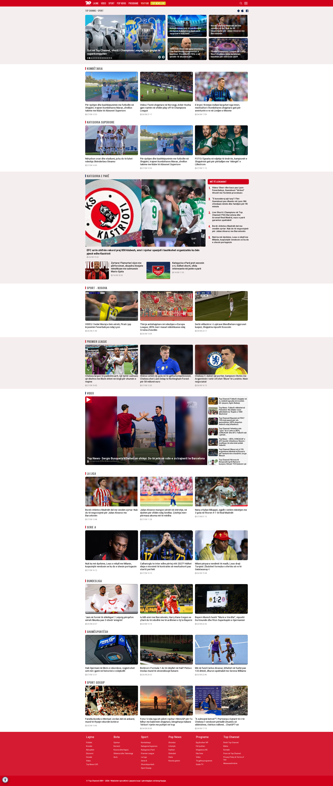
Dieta (170, 757)
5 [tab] (95, 58)
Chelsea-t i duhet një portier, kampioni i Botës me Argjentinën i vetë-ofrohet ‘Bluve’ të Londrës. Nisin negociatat (221, 380)
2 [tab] (89, 58)
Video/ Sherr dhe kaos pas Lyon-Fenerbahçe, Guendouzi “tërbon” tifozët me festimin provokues (228, 190)
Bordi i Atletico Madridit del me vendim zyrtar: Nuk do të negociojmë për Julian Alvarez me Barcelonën (230, 228)
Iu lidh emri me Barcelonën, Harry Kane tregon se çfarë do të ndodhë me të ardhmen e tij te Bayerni (166, 620)
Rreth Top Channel (231, 742)
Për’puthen (200, 746)
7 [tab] (98, 58)
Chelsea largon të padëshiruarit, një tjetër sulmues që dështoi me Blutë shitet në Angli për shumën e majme (111, 380)
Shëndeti (172, 753)
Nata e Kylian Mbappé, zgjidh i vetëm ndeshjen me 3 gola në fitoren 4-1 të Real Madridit (221, 513)
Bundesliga (94, 581)
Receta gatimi (174, 761)
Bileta (225, 746)
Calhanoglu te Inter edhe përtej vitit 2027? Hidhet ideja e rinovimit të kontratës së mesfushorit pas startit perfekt (166, 568)
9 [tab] (102, 58)
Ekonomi (89, 753)
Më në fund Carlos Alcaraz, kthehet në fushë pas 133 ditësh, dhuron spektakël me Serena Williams (220, 671)
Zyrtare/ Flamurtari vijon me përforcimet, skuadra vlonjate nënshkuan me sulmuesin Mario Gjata (127, 269)
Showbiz (172, 742)
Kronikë (89, 746)
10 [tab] (104, 58)
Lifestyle (171, 746)
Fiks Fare (199, 753)
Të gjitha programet (204, 761)
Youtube (145, 3)
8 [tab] (100, 58)
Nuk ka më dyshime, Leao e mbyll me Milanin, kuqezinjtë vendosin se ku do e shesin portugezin (230, 240)
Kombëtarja (95, 68)
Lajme (95, 3)
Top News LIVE (158, 3)
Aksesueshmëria (230, 763)
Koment (117, 746)
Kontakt (226, 750)
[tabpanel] (125, 37)
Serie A (91, 527)
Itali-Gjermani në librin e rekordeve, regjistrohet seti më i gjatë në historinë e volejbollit (110, 671)
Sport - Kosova (97, 288)
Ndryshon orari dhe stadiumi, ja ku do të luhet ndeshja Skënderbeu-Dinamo (109, 161)
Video (103, 3)
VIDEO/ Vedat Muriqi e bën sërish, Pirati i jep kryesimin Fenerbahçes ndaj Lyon (108, 327)
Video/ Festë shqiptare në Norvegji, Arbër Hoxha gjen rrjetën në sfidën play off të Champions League (165, 109)
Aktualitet (90, 750)
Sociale (89, 757)
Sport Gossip (96, 682)
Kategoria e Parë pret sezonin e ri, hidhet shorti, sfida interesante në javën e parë (188, 267)
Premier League (97, 341)
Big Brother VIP (202, 742)
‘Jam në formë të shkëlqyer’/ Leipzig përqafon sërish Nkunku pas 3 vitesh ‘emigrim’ (109, 620)
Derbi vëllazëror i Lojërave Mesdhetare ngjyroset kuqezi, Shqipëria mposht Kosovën (220, 327)
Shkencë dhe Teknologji (123, 753)
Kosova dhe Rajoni (121, 750)
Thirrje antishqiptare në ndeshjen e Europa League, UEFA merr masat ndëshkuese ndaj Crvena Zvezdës (162, 329)
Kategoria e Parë (98, 176)
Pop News (121, 3)
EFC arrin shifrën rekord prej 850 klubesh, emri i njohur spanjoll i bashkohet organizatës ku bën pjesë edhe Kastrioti (143, 253)
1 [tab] (87, 58)
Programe (133, 3)
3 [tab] (91, 58)
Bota (117, 737)
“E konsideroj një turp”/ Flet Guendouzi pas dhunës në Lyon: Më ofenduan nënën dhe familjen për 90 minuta (230, 202)
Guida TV (199, 764)
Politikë (89, 742)
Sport (111, 3)
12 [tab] (107, 58)
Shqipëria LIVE (202, 750)
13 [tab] (109, 58)
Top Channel (231, 737)
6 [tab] (96, 58)
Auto (116, 757)
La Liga (91, 473)
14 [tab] (111, 58)
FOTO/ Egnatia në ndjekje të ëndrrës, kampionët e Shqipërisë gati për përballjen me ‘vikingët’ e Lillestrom (221, 163)
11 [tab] (106, 58)
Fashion (171, 750)
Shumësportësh (97, 632)
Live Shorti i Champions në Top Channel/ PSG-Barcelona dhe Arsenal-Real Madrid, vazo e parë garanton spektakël (228, 216)
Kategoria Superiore (100, 122)
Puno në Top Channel (232, 753)
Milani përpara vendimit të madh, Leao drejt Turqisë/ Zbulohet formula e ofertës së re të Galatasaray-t (218, 568)
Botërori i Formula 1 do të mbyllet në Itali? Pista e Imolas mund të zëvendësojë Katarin (166, 671)
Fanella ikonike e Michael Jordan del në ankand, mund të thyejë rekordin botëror (110, 722)
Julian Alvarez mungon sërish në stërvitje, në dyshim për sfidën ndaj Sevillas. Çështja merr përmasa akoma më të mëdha (163, 514)
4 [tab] (93, 58)
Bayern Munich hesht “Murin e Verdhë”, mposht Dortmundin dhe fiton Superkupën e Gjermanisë (220, 620)
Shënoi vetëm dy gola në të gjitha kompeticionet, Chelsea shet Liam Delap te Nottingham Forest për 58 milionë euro (165, 380)
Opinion (117, 742)
